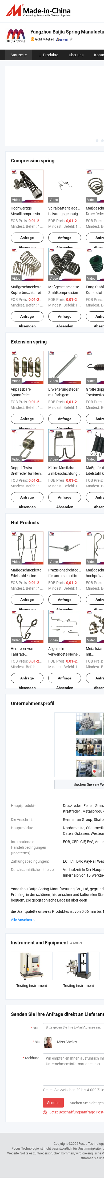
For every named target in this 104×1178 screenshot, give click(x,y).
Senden (53, 1102)
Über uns (76, 54)
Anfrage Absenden (27, 239)
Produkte (50, 54)
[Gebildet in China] (39, 10)
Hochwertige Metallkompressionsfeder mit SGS (32, 213)
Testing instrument (31, 985)
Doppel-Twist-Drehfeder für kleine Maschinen (27, 473)
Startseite (19, 54)
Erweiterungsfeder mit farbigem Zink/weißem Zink (63, 395)
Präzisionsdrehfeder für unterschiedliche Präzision (65, 575)
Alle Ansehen (21, 919)
